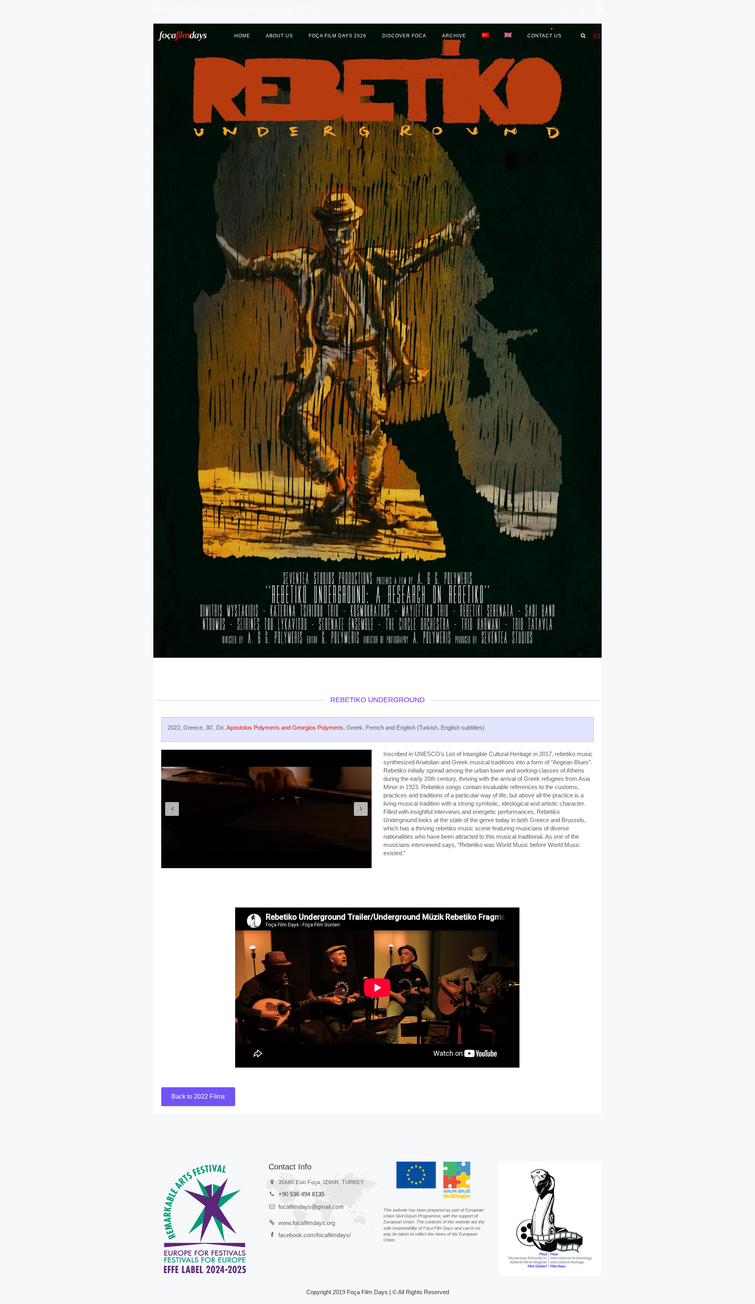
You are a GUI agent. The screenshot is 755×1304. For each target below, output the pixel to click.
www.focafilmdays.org (306, 1222)
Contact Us (544, 36)
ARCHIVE (454, 36)
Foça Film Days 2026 (337, 36)
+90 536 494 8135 (301, 1194)
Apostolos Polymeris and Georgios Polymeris (284, 727)
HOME (242, 36)
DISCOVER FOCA (404, 36)
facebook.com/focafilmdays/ (314, 1235)
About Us (279, 36)
